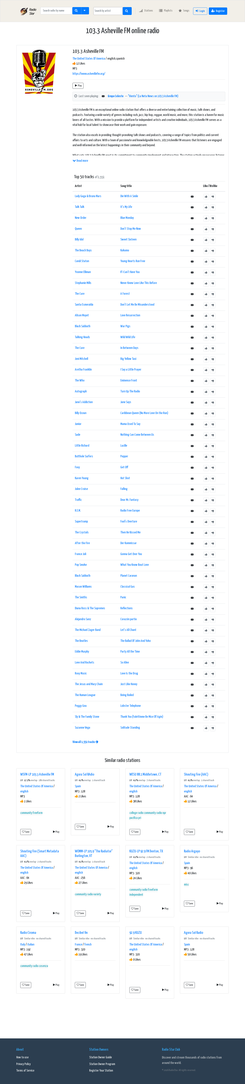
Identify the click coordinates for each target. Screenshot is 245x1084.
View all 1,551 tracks (84, 742)
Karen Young (81, 478)
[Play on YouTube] (103, 96)
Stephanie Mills (83, 283)
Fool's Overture (128, 521)
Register (220, 11)
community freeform (31, 813)
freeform (153, 889)
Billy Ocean (80, 413)
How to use (22, 1057)
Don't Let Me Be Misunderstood (137, 304)
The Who (79, 380)
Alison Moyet (82, 315)
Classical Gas (127, 586)
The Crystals (82, 532)
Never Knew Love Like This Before (138, 283)
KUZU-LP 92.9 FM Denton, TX (146, 851)
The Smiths (81, 597)
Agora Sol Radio (193, 933)
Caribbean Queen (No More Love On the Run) (144, 413)
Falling (123, 489)
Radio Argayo (192, 851)
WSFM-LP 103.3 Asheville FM (37, 774)
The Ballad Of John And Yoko (135, 641)
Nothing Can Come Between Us (137, 434)
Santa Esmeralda (84, 304)
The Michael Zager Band (87, 630)
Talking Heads (82, 337)
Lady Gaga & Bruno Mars (88, 196)
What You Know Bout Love (134, 565)
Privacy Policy (23, 1064)
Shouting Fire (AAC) (196, 774)
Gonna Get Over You (131, 554)
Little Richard (82, 445)
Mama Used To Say (130, 424)
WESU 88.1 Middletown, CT (145, 774)
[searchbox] (108, 11)
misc (186, 884)
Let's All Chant (128, 630)
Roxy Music (81, 673)
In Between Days (129, 348)
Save (27, 832)
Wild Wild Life (127, 337)
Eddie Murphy (82, 651)
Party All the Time (130, 651)
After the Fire (82, 543)
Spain (78, 786)
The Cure (79, 293)
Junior (78, 424)
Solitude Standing (130, 727)
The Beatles (81, 641)
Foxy (77, 467)
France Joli (80, 554)
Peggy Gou (81, 706)
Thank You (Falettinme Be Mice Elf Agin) (141, 716)
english (24, 791)
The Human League (85, 695)
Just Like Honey (128, 684)
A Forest (125, 293)
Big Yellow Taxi (128, 359)
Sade (77, 434)
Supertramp (81, 521)
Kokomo (124, 250)
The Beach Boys (83, 250)
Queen (78, 228)
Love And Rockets (84, 662)
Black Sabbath (82, 326)
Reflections (126, 608)
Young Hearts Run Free (132, 261)
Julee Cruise (81, 489)
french (87, 944)
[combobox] (108, 11)
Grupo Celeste (115, 96)
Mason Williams (83, 586)
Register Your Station (101, 1070)
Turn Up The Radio (130, 391)
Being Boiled (127, 695)
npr (164, 813)
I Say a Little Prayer (130, 369)
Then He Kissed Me (130, 532)
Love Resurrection (130, 315)
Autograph (81, 391)
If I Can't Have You (130, 272)
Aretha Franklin (83, 369)
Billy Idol (79, 239)
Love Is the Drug (129, 673)
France (78, 944)
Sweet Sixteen (128, 239)
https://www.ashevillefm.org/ (89, 73)
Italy (22, 944)
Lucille (123, 445)
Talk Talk (79, 207)
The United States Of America (89, 58)
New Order (80, 218)
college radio (136, 813)
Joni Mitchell (81, 359)
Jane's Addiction (84, 402)
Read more (82, 160)
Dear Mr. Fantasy (129, 500)
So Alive (124, 662)
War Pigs (125, 326)
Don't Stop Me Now (130, 228)
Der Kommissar (128, 543)
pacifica (133, 818)
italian (30, 944)
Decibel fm (81, 933)
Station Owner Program (102, 1064)
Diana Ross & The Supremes (90, 608)
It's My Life (126, 207)
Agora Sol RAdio (84, 774)
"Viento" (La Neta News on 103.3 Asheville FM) (153, 96)
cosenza (43, 966)
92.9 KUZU (135, 933)
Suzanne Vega (82, 727)
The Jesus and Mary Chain (89, 684)
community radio (153, 813)
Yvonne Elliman (83, 272)
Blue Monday (127, 218)
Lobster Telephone (130, 706)
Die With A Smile (129, 196)
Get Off (124, 467)
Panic (123, 597)
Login (202, 11)
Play (80, 85)
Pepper (124, 456)
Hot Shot (125, 478)
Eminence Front (128, 380)
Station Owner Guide (100, 1057)
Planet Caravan (128, 575)
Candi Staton (82, 261)
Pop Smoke (81, 565)
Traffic (78, 500)
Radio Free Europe (130, 510)
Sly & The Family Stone (87, 716)
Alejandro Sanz (83, 619)
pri (139, 818)
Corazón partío (128, 619)
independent (136, 894)
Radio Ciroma (28, 933)
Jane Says (125, 402)
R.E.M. (78, 510)
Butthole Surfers (84, 456)
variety (97, 894)
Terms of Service (25, 1070)
